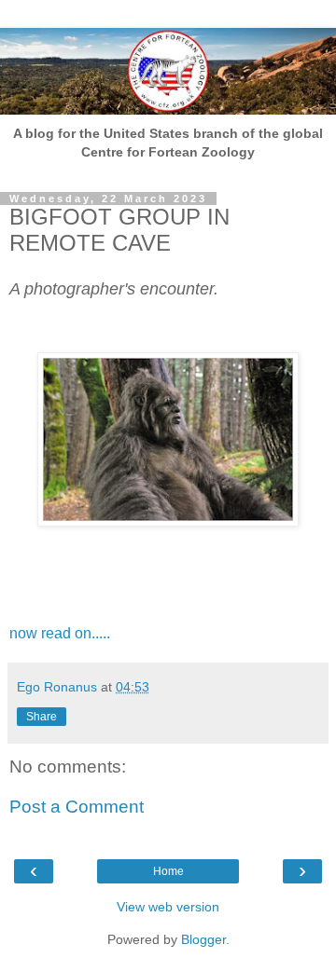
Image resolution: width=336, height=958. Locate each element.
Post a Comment (76, 806)
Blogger (203, 939)
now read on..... (59, 633)
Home (168, 871)
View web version (168, 906)
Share (41, 716)
